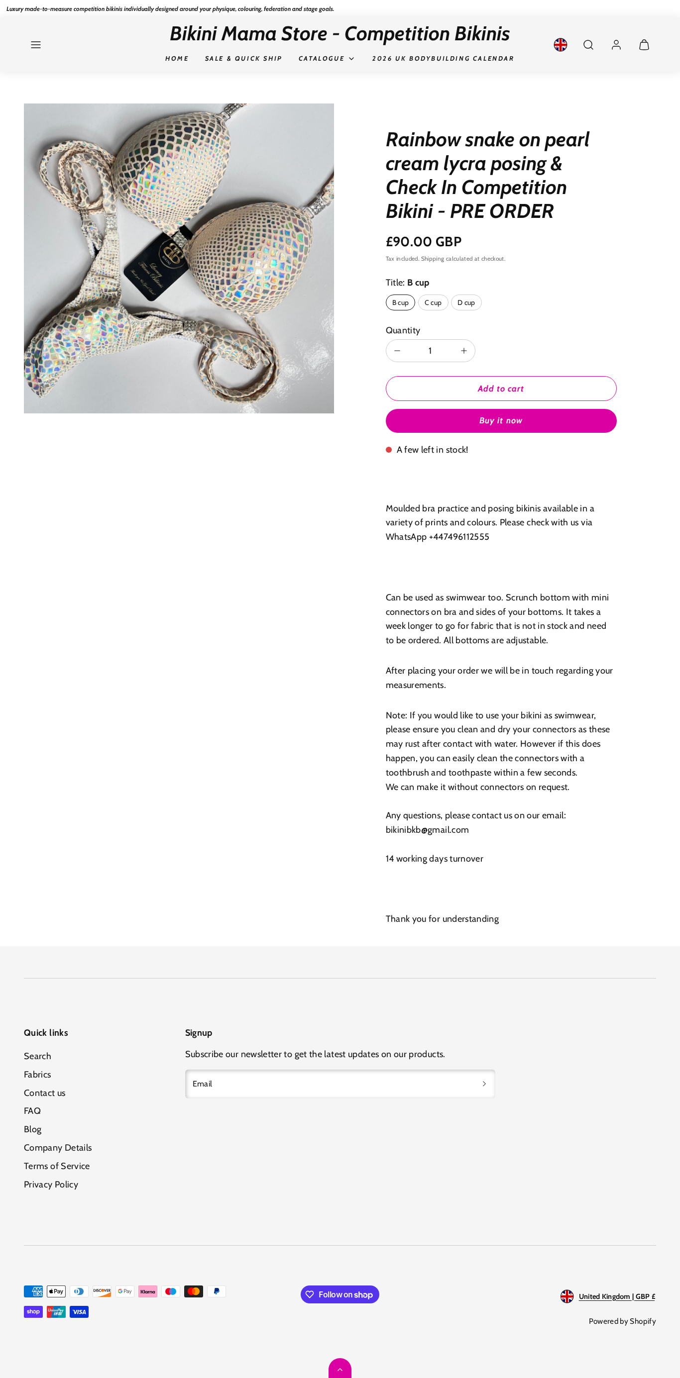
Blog (32, 1129)
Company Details (58, 1147)
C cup (433, 302)
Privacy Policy (51, 1184)
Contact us (45, 1092)
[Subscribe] (484, 1084)
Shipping (433, 258)
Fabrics (37, 1074)
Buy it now (500, 420)
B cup (400, 302)
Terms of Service (57, 1166)
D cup (466, 302)
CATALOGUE (321, 58)
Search (37, 1056)
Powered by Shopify (622, 1321)
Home (177, 58)
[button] (36, 45)
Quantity (403, 330)
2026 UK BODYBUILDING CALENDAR (443, 58)
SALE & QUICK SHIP (244, 58)
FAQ (32, 1110)
